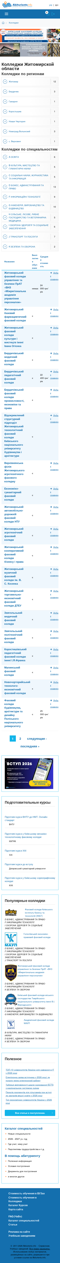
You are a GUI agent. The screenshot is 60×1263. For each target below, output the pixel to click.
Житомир (13, 81)
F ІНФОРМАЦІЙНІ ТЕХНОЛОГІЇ (24, 196)
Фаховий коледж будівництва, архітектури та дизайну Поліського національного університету (13, 713)
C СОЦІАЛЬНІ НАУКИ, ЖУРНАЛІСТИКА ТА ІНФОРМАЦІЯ (28, 177)
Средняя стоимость (44, 261)
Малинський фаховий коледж (12, 671)
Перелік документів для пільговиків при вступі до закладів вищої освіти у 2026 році (29, 1094)
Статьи (12, 1224)
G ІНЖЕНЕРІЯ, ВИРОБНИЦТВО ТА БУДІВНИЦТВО (26, 207)
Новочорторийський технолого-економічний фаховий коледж (17, 687)
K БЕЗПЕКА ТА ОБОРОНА (22, 246)
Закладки (48, 14)
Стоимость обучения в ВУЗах (26, 1193)
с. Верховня (15, 141)
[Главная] (19, 5)
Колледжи (13, 22)
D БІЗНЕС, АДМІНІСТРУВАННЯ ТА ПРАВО (26, 187)
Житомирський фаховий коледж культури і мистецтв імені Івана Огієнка (13, 337)
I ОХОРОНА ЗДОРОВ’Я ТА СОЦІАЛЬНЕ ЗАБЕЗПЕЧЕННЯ (28, 227)
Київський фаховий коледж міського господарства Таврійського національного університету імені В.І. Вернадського (36, 999)
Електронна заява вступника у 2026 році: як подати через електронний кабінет (28, 1079)
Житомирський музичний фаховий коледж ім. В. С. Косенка (13, 576)
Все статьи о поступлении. (30, 1113)
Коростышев (15, 111)
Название (9, 261)
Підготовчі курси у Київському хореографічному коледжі (30, 879)
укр (50, 4)
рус (56, 4)
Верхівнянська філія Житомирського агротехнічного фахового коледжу (14, 472)
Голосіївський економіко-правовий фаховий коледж (37, 935)
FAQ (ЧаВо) (15, 1216)
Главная (3, 22)
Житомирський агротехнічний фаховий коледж (13, 534)
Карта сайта (15, 1209)
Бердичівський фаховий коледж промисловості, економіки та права (14, 399)
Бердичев (13, 91)
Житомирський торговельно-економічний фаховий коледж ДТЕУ (13, 598)
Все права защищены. (39, 1248)
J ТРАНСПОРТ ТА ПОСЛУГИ (23, 236)
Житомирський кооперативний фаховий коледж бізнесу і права (14, 554)
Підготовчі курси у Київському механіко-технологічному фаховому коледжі (26, 835)
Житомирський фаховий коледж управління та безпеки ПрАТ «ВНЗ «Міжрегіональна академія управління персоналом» (15, 287)
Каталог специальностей (23, 1128)
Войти (53, 14)
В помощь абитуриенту (22, 1155)
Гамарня (13, 101)
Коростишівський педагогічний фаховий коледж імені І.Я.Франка (15, 654)
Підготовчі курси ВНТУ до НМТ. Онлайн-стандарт (26, 818)
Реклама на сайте (19, 1231)
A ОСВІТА (14, 156)
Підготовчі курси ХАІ (15, 850)
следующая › (37, 738)
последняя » (30, 746)
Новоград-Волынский (19, 131)
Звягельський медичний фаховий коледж (13, 618)
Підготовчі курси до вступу (19, 864)
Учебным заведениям (21, 1235)
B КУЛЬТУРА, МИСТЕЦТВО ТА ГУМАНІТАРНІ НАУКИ (24, 167)
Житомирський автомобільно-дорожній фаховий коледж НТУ (13, 514)
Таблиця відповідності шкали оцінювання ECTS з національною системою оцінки (29, 1086)
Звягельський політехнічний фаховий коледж (13, 636)
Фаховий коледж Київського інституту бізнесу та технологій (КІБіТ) (39, 912)
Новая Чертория (17, 121)
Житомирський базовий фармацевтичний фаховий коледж (15, 314)
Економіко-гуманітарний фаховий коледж (12, 494)
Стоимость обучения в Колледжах (22, 1199)
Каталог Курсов (18, 1205)
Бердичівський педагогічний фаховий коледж (14, 376)
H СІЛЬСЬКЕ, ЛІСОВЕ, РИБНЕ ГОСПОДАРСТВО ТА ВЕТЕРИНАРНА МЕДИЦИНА (27, 217)
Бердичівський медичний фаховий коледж (14, 358)
